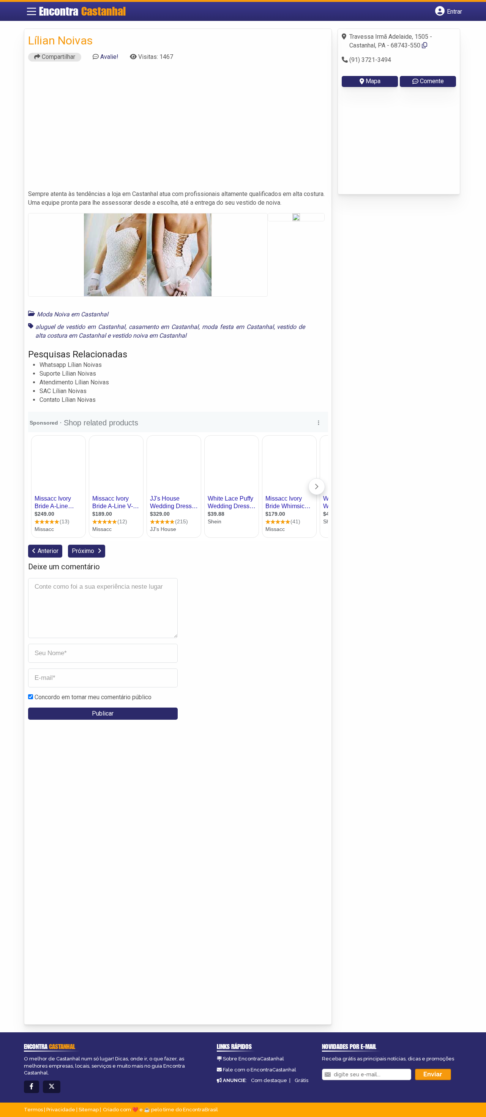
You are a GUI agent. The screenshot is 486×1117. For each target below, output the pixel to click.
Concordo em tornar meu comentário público (93, 697)
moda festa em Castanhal (237, 326)
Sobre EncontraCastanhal (253, 1059)
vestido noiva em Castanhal (149, 335)
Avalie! (109, 56)
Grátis (301, 1080)
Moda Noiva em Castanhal (72, 314)
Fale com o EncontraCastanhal (259, 1070)
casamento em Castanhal (164, 326)
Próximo (84, 551)
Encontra (82, 11)
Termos (33, 1109)
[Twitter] (51, 1087)
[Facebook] (31, 1087)
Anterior (48, 551)
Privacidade (60, 1109)
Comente (432, 81)
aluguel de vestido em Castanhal (80, 326)
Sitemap (89, 1109)
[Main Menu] (31, 11)
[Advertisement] (178, 129)
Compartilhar (57, 56)
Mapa (373, 81)
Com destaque (269, 1080)
